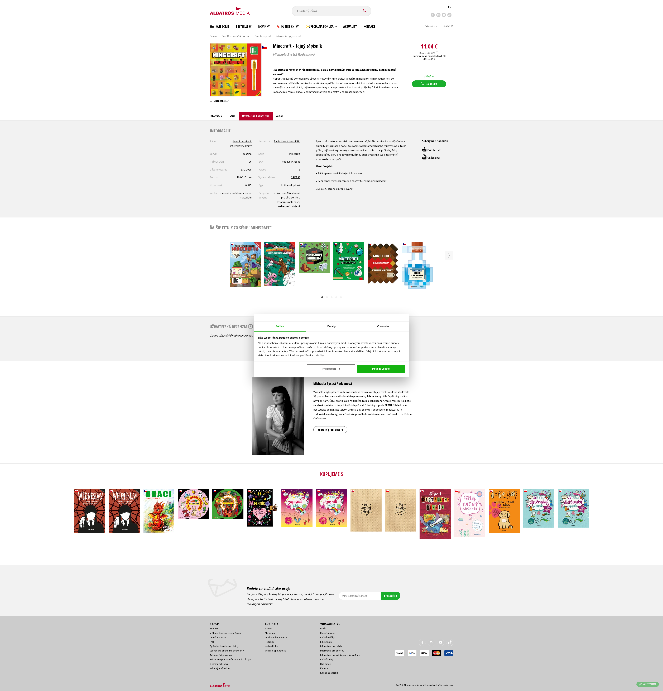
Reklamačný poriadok (221, 655)
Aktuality (350, 26)
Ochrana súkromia (219, 663)
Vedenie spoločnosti (275, 650)
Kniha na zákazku (329, 672)
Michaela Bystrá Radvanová (294, 54)
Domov (213, 36)
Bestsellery (243, 26)
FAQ (212, 641)
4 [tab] (336, 297)
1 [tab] (322, 297)
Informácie (216, 116)
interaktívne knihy (241, 146)
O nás (323, 628)
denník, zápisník (242, 141)
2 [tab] (327, 297)
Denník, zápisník (263, 36)
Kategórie (222, 26)
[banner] (230, 8)
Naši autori (325, 663)
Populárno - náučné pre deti (236, 36)
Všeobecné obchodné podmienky (227, 650)
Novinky (264, 26)
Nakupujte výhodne (220, 668)
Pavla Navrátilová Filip (287, 141)
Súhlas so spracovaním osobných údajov (231, 659)
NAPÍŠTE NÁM (649, 684)
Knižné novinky (327, 633)
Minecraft (294, 153)
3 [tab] (332, 297)
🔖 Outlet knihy (287, 26)
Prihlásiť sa (390, 596)
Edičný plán (326, 641)
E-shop (268, 628)
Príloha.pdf (431, 150)
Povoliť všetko (381, 368)
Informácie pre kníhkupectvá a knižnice (340, 655)
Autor (279, 116)
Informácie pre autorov (332, 650)
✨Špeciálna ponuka (319, 26)
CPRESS (295, 177)
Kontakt (369, 26)
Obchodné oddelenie (276, 637)
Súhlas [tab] (280, 326)
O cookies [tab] (383, 326)
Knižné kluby (271, 646)
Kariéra (324, 668)
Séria (232, 116)
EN (449, 7)
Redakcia (270, 641)
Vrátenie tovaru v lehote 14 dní (225, 633)
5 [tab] (341, 297)
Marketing (270, 633)
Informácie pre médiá (331, 646)
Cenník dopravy (218, 637)
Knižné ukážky (327, 637)
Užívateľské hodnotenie (255, 116)
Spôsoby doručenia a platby (224, 646)
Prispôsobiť (329, 368)
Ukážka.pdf (431, 157)
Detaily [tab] (331, 326)
